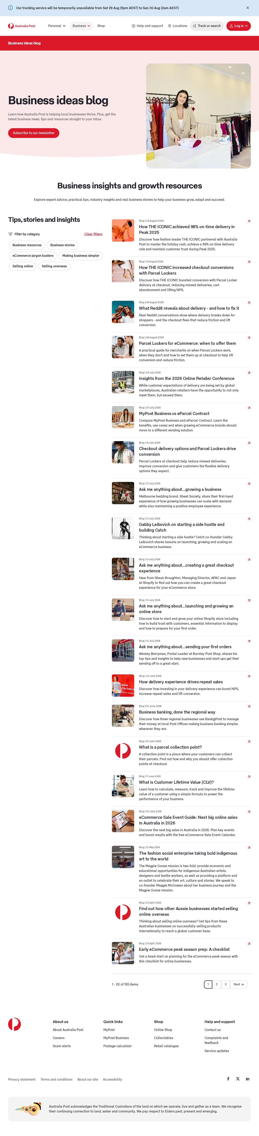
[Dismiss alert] (247, 8)
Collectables (163, 1038)
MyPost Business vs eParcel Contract (174, 414)
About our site (87, 1079)
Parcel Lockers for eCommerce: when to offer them (187, 344)
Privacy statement (22, 1079)
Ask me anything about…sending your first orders (185, 647)
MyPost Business (116, 1038)
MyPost (109, 1030)
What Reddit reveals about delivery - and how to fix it (189, 308)
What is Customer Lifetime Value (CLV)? (176, 782)
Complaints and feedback (216, 1040)
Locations (180, 26)
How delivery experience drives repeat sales (181, 682)
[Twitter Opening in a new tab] (238, 1079)
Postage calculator (117, 1046)
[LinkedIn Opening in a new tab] (247, 1079)
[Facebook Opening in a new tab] (228, 1079)
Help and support (150, 26)
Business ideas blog (24, 43)
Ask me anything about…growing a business (180, 490)
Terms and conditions (56, 1079)
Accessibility (112, 1079)
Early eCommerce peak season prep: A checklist (184, 950)
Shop (101, 26)
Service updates (217, 1051)
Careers (59, 1038)
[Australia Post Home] (21, 26)
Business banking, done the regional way (177, 712)
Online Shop (163, 1030)
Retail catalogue (166, 1046)
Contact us (213, 1030)
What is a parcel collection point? (170, 747)
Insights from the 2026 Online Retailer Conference (186, 379)
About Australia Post (68, 1030)
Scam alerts (62, 1046)
